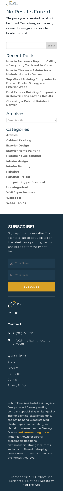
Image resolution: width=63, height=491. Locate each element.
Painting (12, 171)
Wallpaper (13, 197)
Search (51, 45)
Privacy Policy (17, 385)
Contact (13, 379)
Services (13, 368)
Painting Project (18, 176)
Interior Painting (18, 166)
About (12, 362)
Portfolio (14, 373)
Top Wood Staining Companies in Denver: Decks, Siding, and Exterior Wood (31, 83)
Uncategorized (17, 187)
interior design (17, 161)
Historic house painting (23, 155)
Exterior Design (17, 145)
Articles (12, 135)
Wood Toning (16, 203)
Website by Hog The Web (38, 482)
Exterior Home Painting (23, 150)
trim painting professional (25, 182)
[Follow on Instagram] (16, 313)
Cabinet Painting (18, 140)
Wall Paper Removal (21, 192)
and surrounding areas (33, 432)
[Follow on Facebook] (10, 313)
